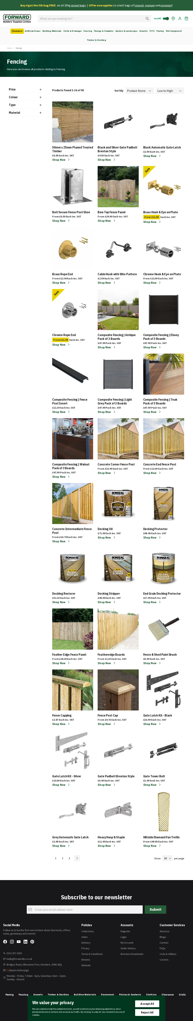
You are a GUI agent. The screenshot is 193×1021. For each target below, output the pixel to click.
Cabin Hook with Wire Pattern (117, 274)
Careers (164, 959)
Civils (182, 994)
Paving (9, 994)
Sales (84, 937)
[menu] (96, 36)
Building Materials (85, 994)
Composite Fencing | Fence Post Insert (69, 401)
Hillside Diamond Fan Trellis (161, 837)
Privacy (85, 948)
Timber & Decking (58, 994)
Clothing (151, 994)
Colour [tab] (13, 97)
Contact (164, 942)
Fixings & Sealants (130, 994)
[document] (96, 1008)
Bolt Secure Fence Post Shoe (71, 212)
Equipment (107, 994)
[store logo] (17, 18)
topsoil (139, 5)
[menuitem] (17, 31)
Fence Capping (61, 715)
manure (150, 5)
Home (9, 48)
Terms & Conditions (92, 954)
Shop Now (59, 159)
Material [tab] (14, 112)
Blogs (163, 937)
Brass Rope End (62, 274)
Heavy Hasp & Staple (111, 837)
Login (123, 937)
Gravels (38, 994)
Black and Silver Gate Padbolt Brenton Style (117, 149)
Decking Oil (105, 529)
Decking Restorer (63, 593)
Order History (128, 948)
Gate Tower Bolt (154, 776)
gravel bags (78, 5)
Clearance (168, 994)
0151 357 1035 (14, 953)
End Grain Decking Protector (162, 593)
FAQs (162, 948)
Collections (87, 931)
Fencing (23, 994)
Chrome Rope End (64, 335)
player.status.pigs (18, 970)
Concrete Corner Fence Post (116, 464)
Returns (85, 959)
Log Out (180, 18)
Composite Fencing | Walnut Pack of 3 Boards (71, 466)
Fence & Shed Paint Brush (160, 654)
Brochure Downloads (132, 954)
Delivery (85, 942)
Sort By (118, 90)
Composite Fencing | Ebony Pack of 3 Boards (161, 337)
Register (125, 931)
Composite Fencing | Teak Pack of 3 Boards (160, 401)
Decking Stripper (109, 593)
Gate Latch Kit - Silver (66, 776)
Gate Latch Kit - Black (157, 715)
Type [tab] (12, 105)
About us (164, 931)
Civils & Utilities (168, 954)
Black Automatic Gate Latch (162, 147)
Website (86, 965)
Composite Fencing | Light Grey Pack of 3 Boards (115, 401)
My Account (127, 942)
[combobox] (94, 18)
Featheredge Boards (111, 654)
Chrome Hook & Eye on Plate (162, 274)
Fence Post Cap (108, 715)
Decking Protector (155, 529)
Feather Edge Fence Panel (69, 654)
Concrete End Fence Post (159, 464)
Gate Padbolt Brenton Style (116, 776)
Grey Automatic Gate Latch (70, 837)
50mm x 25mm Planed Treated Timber (72, 149)
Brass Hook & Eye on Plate (160, 212)
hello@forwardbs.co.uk (19, 959)
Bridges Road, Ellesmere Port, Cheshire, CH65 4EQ (34, 964)
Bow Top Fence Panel (112, 212)
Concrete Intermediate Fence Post (72, 531)
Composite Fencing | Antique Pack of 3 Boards (117, 337)
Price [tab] (12, 89)
